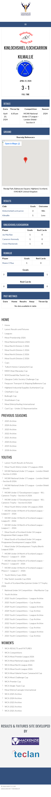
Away (31, 301)
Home (14, 301)
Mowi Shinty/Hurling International (20, 404)
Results (23, 301)
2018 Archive (10, 450)
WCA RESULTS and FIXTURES (18, 648)
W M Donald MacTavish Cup (17, 375)
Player (5, 230)
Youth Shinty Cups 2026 (15, 575)
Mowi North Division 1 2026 (17, 346)
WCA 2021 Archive (13, 710)
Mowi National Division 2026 (17, 342)
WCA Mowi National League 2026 (19, 660)
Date (5, 301)
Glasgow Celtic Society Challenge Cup (22, 379)
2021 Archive (10, 437)
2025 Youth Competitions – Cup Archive (23, 602)
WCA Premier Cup (13, 681)
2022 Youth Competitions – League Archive (24, 623)
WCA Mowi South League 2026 (18, 669)
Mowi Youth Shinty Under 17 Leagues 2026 (24, 467)
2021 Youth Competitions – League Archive (24, 631)
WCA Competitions (13, 652)
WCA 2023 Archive (13, 702)
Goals (30, 230)
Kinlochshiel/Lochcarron (13, 211)
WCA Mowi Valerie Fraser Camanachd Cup (23, 673)
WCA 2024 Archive (13, 698)
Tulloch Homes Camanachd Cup (19, 367)
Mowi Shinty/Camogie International (20, 690)
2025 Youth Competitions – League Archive (24, 598)
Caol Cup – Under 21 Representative (21, 408)
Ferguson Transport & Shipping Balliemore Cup (25, 383)
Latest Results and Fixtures (17, 329)
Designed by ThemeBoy (10, 789)
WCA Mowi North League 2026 (18, 665)
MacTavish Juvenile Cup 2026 (18, 579)
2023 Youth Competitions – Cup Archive (23, 619)
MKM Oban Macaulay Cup (16, 371)
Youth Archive (11, 594)
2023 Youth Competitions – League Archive (24, 615)
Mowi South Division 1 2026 (17, 350)
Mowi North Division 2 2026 (17, 354)
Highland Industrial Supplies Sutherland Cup (24, 387)
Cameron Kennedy (10, 239)
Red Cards (42, 230)
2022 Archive (10, 433)
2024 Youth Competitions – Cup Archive (23, 611)
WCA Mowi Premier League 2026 (19, 656)
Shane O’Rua (8, 263)
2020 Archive (10, 442)
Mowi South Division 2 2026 (17, 358)
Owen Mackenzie (10, 243)
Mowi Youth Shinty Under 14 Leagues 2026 (24, 507)
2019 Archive (10, 446)
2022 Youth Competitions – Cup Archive (23, 627)
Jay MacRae (7, 234)
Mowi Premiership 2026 (15, 337)
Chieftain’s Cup (11, 391)
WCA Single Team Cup (15, 686)
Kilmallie (5, 215)
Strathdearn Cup (12, 400)
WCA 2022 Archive (13, 706)
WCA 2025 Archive (13, 694)
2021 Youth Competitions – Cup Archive (23, 636)
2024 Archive (10, 425)
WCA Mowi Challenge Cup (16, 677)
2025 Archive (10, 421)
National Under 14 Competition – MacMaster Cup (26, 590)
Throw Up (43, 301)
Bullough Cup (11, 396)
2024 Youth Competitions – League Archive (24, 607)
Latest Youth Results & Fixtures (19, 463)
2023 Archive (10, 429)
